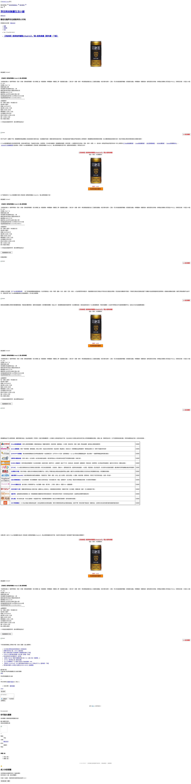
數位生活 (12, 23)
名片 (5, 29)
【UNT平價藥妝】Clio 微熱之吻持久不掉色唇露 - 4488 (18, 661)
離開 (9, 781)
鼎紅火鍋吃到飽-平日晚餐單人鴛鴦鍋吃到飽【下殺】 (17, 652)
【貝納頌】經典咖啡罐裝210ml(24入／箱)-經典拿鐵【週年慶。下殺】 (31, 36)
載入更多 (3, 691)
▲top (2, 688)
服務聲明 (110, 763)
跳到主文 (3, 15)
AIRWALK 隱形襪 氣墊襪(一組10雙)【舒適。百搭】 (17, 654)
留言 (12, 681)
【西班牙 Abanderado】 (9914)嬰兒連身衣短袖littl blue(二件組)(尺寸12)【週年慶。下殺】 (26, 663)
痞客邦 (9, 681)
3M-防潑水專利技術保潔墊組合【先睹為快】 (15, 649)
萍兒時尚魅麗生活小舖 (12, 11)
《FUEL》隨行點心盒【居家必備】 (13, 659)
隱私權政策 (103, 763)
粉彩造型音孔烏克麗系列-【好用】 (13, 656)
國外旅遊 (12, 686)
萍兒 (2, 673)
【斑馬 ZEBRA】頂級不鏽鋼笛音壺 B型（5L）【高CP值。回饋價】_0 (22, 658)
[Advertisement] (95, 277)
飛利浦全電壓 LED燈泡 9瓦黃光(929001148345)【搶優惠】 (19, 665)
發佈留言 (3, 700)
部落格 (5, 28)
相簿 (5, 26)
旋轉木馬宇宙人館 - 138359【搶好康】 (14, 650)
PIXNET (84, 763)
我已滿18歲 (3, 781)
